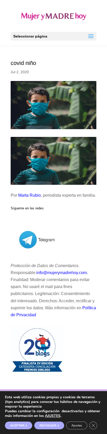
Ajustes (76, 425)
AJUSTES (53, 416)
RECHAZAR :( (49, 425)
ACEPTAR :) (18, 425)
